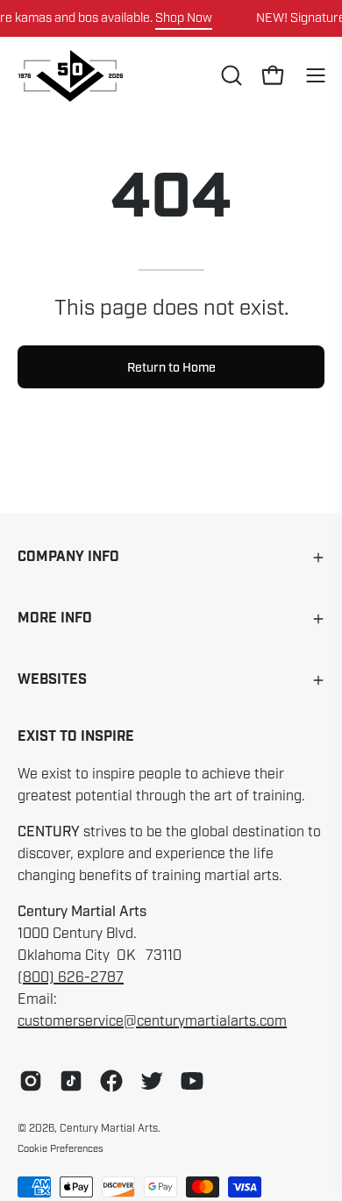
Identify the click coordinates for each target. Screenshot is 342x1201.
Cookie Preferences (60, 1148)
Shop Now (183, 17)
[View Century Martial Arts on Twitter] (152, 1081)
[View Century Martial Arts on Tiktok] (71, 1081)
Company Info (68, 557)
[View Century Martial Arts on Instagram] (31, 1081)
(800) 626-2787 (71, 977)
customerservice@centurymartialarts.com (152, 1021)
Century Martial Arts (109, 1128)
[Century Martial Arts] (70, 76)
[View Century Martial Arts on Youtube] (192, 1081)
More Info (55, 618)
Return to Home (171, 367)
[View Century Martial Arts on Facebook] (111, 1081)
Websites (52, 680)
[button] (229, 75)
